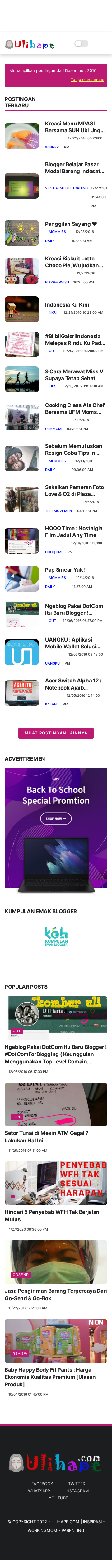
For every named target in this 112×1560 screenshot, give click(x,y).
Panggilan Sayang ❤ (71, 224)
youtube (58, 1497)
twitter (76, 1483)
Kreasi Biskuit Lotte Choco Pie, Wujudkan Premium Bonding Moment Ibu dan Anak (73, 262)
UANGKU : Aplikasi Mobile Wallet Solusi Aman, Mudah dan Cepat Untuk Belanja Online (71, 643)
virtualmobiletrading (66, 188)
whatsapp (39, 1490)
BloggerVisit (57, 282)
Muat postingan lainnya (56, 732)
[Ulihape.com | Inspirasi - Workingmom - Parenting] (30, 47)
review (20, 1353)
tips (52, 386)
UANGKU (52, 663)
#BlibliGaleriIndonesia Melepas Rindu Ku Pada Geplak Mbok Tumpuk (74, 339)
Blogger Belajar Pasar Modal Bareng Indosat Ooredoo (72, 168)
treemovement (59, 511)
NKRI (53, 312)
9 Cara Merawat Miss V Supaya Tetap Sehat (74, 374)
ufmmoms (54, 429)
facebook (42, 1483)
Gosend (21, 1274)
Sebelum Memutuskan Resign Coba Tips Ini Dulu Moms (73, 449)
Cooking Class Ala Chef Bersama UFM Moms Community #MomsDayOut (75, 408)
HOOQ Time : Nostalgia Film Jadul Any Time (74, 531)
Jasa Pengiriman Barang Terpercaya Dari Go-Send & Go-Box (56, 1294)
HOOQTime (54, 552)
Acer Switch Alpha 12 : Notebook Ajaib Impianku (73, 684)
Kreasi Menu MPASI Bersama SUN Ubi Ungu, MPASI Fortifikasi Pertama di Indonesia (75, 127)
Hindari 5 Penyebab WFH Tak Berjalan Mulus (52, 1216)
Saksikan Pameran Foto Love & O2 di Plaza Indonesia (74, 490)
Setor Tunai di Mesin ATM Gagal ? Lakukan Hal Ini (47, 1137)
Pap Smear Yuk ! (65, 570)
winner (52, 147)
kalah (51, 704)
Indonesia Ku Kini (67, 305)
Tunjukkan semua (87, 79)
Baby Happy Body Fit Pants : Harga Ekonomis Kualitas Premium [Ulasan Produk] (50, 1377)
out (52, 351)
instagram (77, 1490)
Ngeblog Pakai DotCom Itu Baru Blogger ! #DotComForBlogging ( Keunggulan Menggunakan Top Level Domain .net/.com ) (76, 609)
